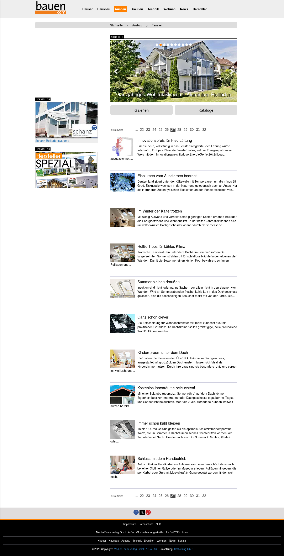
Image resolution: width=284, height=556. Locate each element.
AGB (158, 524)
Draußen (137, 9)
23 (148, 130)
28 (179, 130)
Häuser (87, 9)
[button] (115, 70)
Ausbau (120, 9)
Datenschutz (145, 524)
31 (198, 130)
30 (192, 130)
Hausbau (103, 9)
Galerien (142, 110)
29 (185, 130)
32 (204, 130)
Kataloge (206, 110)
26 (167, 130)
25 (160, 130)
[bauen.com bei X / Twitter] (142, 511)
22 (142, 130)
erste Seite (117, 129)
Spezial (182, 540)
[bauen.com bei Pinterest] (148, 511)
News (184, 9)
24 (154, 130)
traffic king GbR (183, 549)
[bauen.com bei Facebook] (136, 511)
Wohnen (169, 9)
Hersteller (200, 9)
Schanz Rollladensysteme (52, 140)
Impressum (129, 524)
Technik (153, 9)
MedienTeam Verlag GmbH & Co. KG (135, 549)
